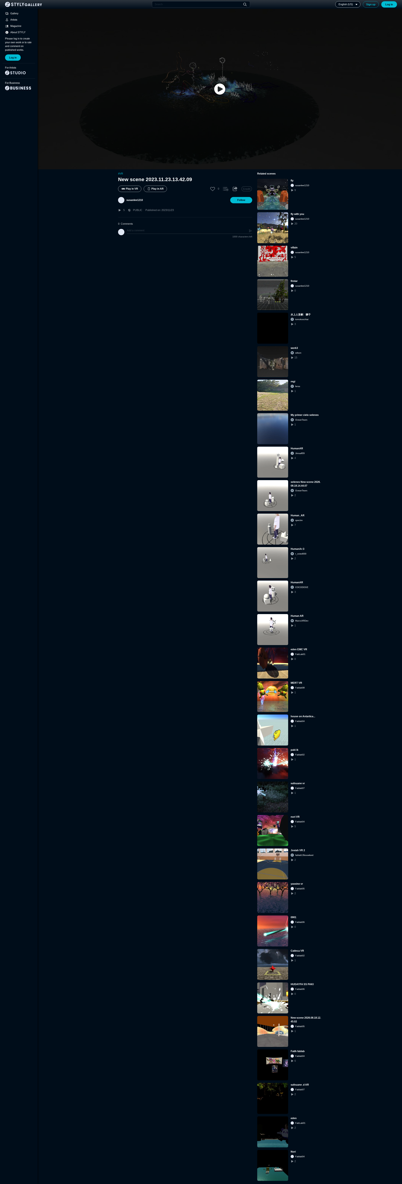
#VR (120, 173)
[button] (212, 189)
